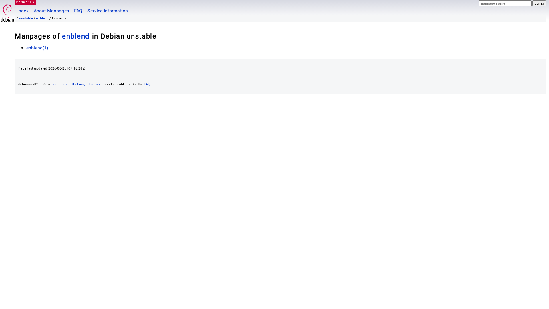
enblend (42, 18)
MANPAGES (25, 2)
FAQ (78, 10)
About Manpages (51, 10)
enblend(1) (37, 48)
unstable (26, 18)
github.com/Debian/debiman (76, 84)
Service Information (107, 10)
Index (23, 10)
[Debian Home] (7, 11)
